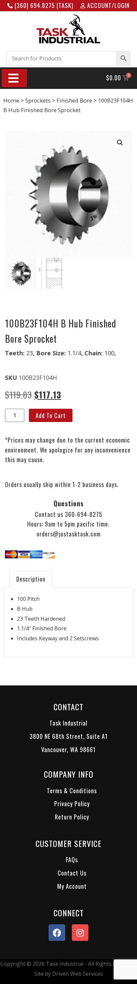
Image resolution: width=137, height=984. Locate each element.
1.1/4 (74, 353)
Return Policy (72, 816)
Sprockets (38, 100)
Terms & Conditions (72, 790)
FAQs (72, 859)
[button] (120, 143)
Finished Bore (74, 100)
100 (109, 353)
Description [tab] (31, 579)
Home (11, 100)
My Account (72, 886)
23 (29, 353)
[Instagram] (80, 932)
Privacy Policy (72, 803)
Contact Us (72, 873)
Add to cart (51, 415)
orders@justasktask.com (69, 533)
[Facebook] (57, 932)
